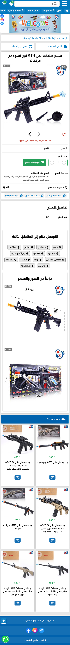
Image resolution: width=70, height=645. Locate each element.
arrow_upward (4, 621)
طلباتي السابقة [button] (58, 46)
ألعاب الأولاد (33, 10)
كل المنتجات (50, 38)
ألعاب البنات (48, 10)
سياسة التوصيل (56, 195)
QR (6, 187)
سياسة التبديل (34, 195)
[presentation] (39, 134)
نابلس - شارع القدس (35, 640)
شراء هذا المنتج (35, 163)
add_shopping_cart (52, 477)
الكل (59, 10)
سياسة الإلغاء (14, 195)
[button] (10, 4)
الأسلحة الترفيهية (16, 10)
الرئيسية (63, 38)
